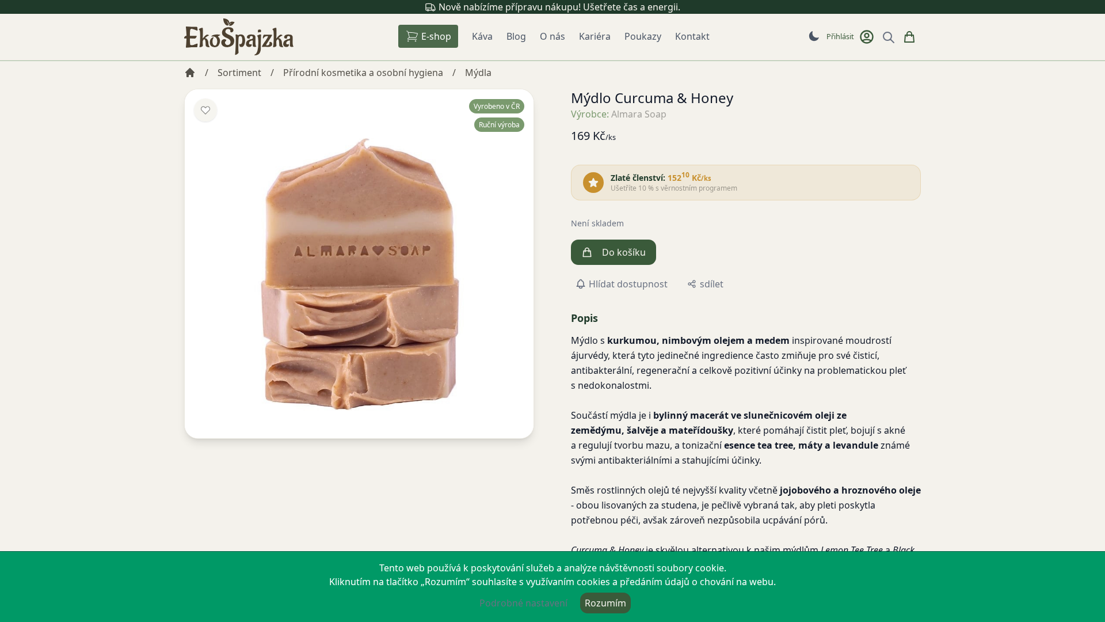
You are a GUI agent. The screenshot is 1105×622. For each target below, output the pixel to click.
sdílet (711, 284)
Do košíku (624, 252)
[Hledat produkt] (889, 37)
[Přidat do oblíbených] (205, 110)
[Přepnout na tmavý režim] (814, 36)
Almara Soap (638, 114)
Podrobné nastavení (523, 603)
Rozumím (605, 603)
